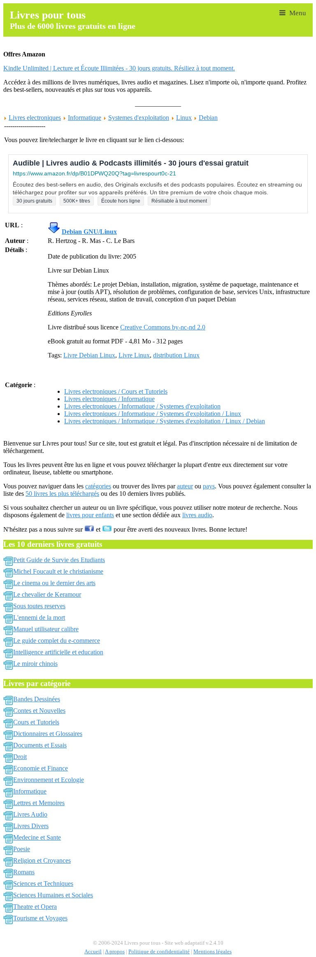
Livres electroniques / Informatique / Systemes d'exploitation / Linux (152, 413)
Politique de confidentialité (159, 952)
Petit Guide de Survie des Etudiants (59, 559)
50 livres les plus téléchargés (62, 493)
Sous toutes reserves (39, 605)
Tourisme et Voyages (40, 918)
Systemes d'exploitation (138, 117)
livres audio (197, 514)
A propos (115, 952)
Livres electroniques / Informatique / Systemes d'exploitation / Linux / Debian (164, 421)
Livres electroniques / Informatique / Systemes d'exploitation (142, 406)
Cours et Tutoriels (36, 722)
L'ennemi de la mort (39, 617)
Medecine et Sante (37, 837)
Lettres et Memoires (39, 802)
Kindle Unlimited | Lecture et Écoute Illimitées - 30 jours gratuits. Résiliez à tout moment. (119, 68)
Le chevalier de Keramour (47, 594)
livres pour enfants (90, 514)
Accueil (93, 952)
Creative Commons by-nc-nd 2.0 (162, 327)
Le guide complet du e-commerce (56, 640)
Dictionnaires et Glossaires (47, 733)
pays (209, 486)
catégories (98, 486)
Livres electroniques (35, 117)
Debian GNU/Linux (89, 231)
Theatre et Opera (35, 906)
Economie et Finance (40, 768)
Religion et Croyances (42, 860)
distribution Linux (176, 355)
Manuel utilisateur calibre (46, 629)
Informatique (84, 117)
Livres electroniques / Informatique (109, 398)
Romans (24, 871)
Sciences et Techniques (43, 883)
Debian (208, 117)
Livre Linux (134, 355)
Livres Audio (30, 814)
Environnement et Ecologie (48, 779)
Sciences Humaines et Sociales (53, 895)
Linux (184, 117)
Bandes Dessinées (36, 699)
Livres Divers (31, 825)
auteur (185, 486)
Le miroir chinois (35, 663)
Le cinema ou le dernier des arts (54, 582)
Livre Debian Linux (89, 355)
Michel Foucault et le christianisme (58, 571)
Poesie (21, 848)
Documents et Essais (40, 745)
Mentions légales (212, 952)
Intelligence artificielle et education (58, 652)
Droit (20, 756)
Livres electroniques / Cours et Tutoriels (115, 391)
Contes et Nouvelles (39, 710)
